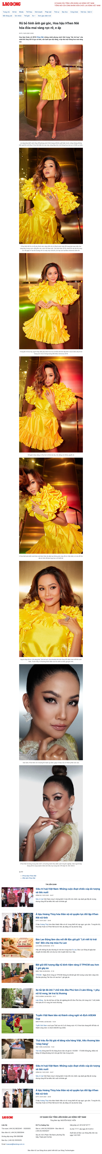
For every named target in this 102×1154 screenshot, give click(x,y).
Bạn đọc (65, 12)
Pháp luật (48, 12)
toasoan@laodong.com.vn (15, 1144)
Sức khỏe (18, 16)
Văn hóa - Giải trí (86, 12)
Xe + (33, 16)
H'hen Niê (40, 37)
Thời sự (56, 12)
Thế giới (27, 16)
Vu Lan (74, 950)
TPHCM (38, 975)
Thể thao (29, 12)
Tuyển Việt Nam (41, 1025)
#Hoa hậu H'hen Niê (29, 876)
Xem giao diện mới (44, 16)
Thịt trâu (39, 1051)
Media (21, 12)
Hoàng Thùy (44, 924)
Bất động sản (7, 16)
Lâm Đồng (39, 1000)
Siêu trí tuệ (39, 899)
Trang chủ (6, 12)
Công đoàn (74, 12)
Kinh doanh (38, 12)
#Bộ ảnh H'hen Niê (28, 878)
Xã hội (14, 12)
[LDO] (17, 897)
